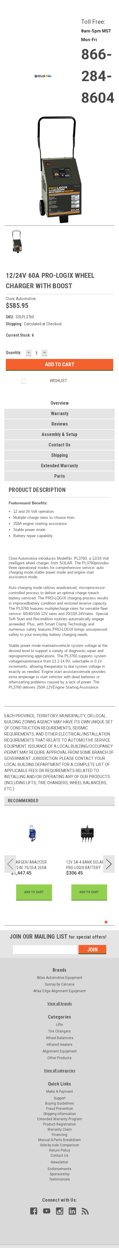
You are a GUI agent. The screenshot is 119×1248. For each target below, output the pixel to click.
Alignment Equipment (59, 1051)
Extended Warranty (59, 465)
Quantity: (13, 352)
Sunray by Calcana (59, 984)
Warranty (59, 413)
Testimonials (59, 1179)
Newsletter (59, 1162)
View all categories (59, 1071)
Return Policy (59, 1150)
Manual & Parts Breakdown (59, 1140)
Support (60, 1098)
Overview (60, 403)
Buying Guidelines (59, 1103)
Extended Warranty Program (59, 1119)
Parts (59, 476)
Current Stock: (20, 335)
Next (109, 864)
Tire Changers (59, 1031)
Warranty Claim (59, 1129)
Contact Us (59, 445)
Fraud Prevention (59, 1109)
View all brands (59, 1004)
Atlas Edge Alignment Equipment (59, 991)
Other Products (59, 1058)
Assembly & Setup (59, 434)
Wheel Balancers (59, 1038)
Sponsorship (59, 1174)
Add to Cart (34, 892)
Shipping (59, 455)
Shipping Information (59, 1114)
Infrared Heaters (59, 1045)
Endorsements (59, 1169)
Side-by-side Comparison (59, 1145)
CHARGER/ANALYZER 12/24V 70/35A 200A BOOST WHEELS (29, 865)
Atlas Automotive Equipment (59, 978)
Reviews (59, 424)
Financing (59, 1135)
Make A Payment (59, 1092)
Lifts (59, 1025)
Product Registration (59, 1124)
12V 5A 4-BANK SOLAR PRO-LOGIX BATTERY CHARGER (85, 865)
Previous (10, 864)
